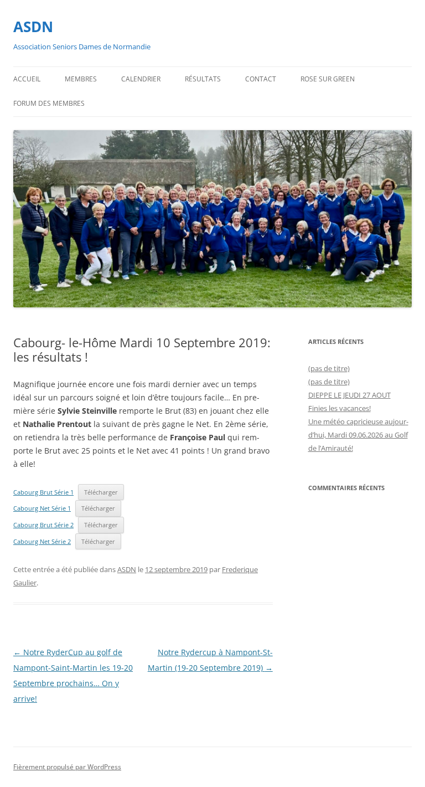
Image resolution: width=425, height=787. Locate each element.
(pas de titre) (329, 368)
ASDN (33, 27)
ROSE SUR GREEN (327, 79)
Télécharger (101, 492)
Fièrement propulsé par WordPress (67, 766)
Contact (260, 79)
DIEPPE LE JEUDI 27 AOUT (349, 395)
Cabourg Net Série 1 (42, 508)
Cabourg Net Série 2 (42, 541)
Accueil (26, 79)
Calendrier (140, 79)
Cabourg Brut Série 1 (43, 492)
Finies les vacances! (339, 408)
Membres (81, 79)
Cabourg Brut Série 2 (43, 525)
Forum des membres (49, 103)
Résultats (203, 79)
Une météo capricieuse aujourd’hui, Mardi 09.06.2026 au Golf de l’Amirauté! (358, 434)
